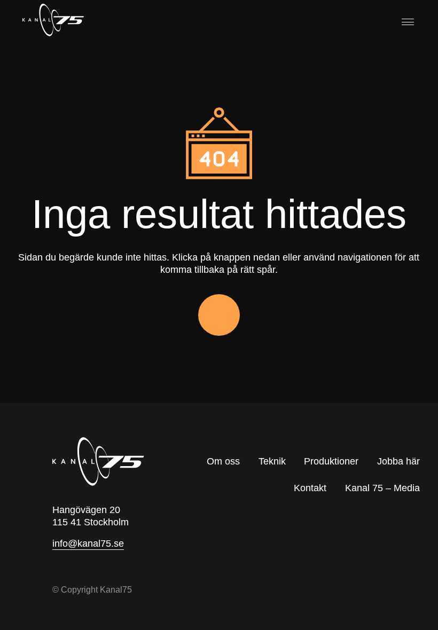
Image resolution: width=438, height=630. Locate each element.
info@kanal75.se (88, 543)
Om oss (223, 461)
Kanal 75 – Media (382, 488)
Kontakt (310, 488)
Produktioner (331, 461)
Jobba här (398, 461)
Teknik (272, 461)
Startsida (219, 315)
